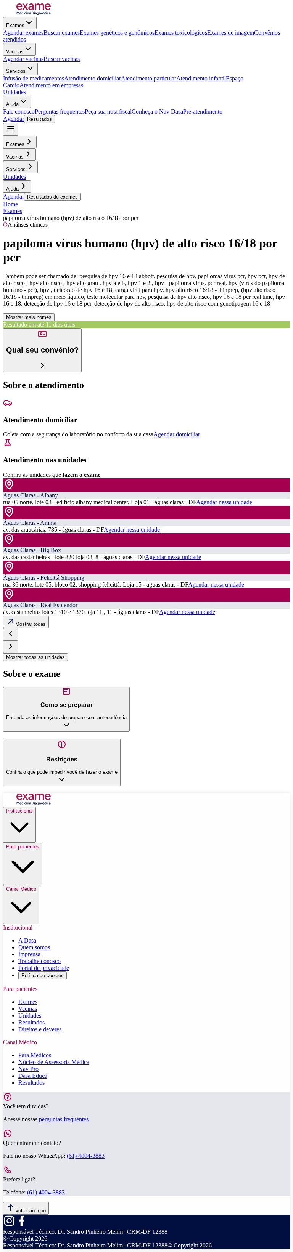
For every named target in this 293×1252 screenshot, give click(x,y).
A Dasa (27, 940)
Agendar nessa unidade (224, 502)
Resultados (39, 119)
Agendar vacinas (23, 59)
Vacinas (15, 52)
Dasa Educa (32, 1075)
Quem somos (34, 947)
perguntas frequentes (64, 1119)
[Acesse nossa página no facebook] (21, 1225)
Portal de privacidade (43, 968)
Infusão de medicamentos (33, 78)
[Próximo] (10, 647)
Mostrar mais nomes (29, 317)
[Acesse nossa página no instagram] (9, 1225)
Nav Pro (28, 1069)
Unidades (14, 92)
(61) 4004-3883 (86, 1156)
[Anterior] (10, 634)
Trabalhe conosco (39, 961)
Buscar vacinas (61, 59)
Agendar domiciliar (176, 434)
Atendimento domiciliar (92, 78)
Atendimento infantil (201, 78)
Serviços (16, 71)
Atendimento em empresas (51, 85)
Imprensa (29, 954)
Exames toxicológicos (181, 32)
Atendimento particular (148, 78)
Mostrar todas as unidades (35, 657)
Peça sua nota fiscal (108, 111)
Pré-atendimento (202, 111)
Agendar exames (23, 32)
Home (10, 204)
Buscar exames (61, 32)
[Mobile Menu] (10, 129)
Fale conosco (19, 111)
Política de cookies (42, 975)
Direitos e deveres (39, 1029)
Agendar (13, 118)
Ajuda (12, 104)
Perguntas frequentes (60, 111)
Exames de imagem (230, 32)
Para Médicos (34, 1055)
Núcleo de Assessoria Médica (53, 1062)
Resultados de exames (52, 197)
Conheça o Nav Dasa (157, 111)
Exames (15, 25)
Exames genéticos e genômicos (117, 32)
